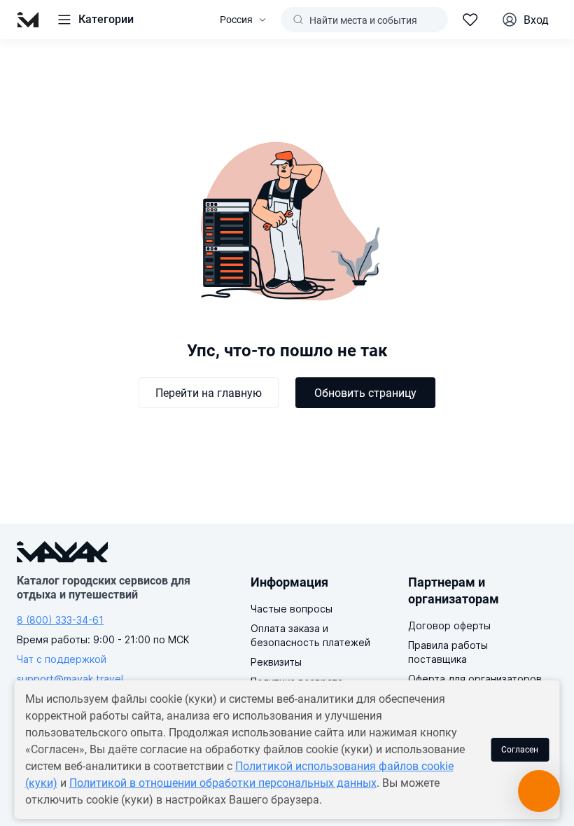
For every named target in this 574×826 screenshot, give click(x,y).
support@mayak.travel (70, 679)
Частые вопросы (291, 609)
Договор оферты (449, 625)
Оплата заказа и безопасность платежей (310, 635)
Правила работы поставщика (448, 652)
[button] (94, 20)
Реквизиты (276, 662)
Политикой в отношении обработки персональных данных (223, 783)
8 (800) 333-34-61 (60, 620)
